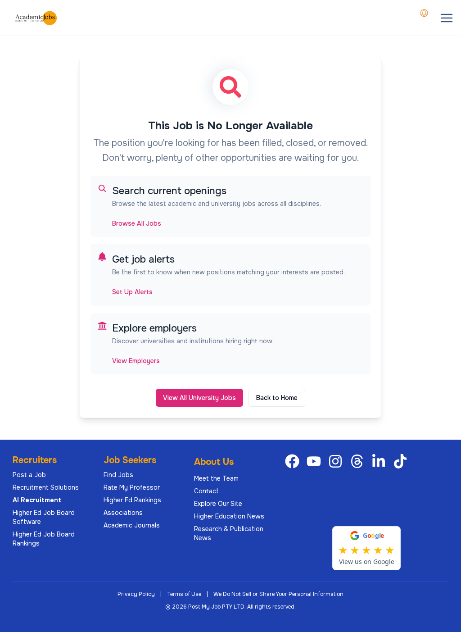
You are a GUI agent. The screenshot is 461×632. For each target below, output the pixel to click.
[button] (447, 18)
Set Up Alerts (132, 292)
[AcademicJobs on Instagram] (337, 461)
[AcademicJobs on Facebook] (294, 461)
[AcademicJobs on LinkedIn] (380, 461)
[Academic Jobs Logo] (36, 18)
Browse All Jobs (136, 223)
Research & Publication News (228, 533)
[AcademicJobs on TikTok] (402, 461)
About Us (214, 462)
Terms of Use (184, 594)
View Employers (136, 361)
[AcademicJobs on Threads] (359, 461)
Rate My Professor (132, 487)
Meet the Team (216, 478)
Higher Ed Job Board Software (44, 517)
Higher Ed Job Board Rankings (44, 538)
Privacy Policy (136, 594)
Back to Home (277, 398)
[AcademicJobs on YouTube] (316, 461)
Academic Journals (132, 525)
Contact (206, 491)
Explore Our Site (218, 504)
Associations (123, 513)
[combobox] (424, 13)
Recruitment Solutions (46, 487)
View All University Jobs (199, 398)
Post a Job (29, 475)
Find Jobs (118, 475)
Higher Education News (229, 516)
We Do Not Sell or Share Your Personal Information (278, 594)
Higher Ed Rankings (132, 500)
